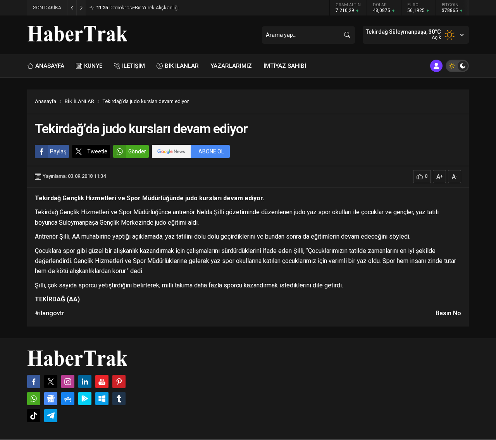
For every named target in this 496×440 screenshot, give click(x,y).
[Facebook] (33, 381)
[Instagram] (67, 381)
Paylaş (58, 151)
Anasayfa (45, 101)
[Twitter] (50, 381)
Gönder (137, 151)
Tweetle (97, 151)
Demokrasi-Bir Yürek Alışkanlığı (137, 7)
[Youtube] (101, 381)
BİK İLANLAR (79, 101)
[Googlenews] (50, 398)
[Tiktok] (33, 415)
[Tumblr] (119, 398)
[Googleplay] (84, 398)
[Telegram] (50, 415)
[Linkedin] (84, 381)
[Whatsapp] (33, 398)
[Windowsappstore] (101, 398)
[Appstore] (67, 398)
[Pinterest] (119, 381)
